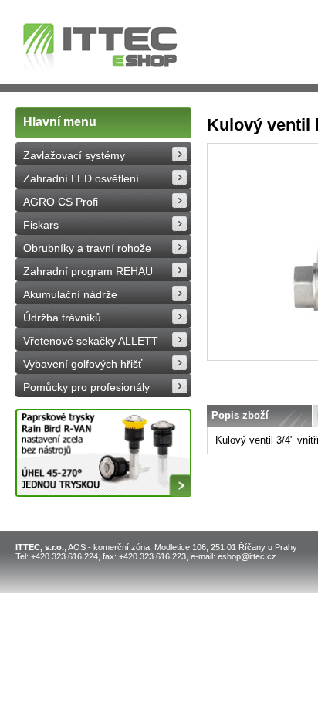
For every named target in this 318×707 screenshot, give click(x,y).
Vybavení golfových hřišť (82, 364)
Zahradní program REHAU (88, 271)
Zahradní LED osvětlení (81, 178)
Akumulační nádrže (70, 294)
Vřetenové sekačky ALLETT (90, 341)
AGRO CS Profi (60, 201)
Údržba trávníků (62, 317)
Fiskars (41, 225)
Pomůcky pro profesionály (86, 387)
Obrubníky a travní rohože (87, 248)
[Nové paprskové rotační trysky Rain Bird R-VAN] (103, 453)
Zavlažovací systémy (74, 155)
